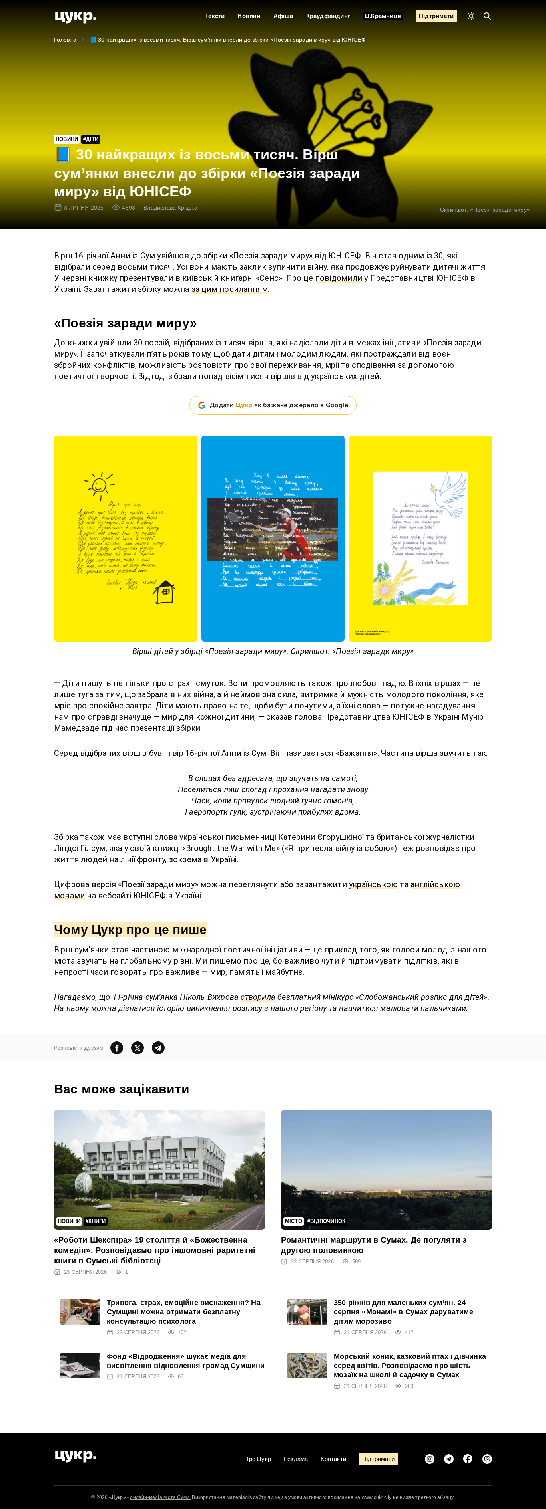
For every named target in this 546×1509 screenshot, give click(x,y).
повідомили (338, 278)
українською (373, 884)
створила (258, 997)
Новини (248, 15)
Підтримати (436, 15)
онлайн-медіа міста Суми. (160, 1497)
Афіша (283, 15)
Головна (65, 39)
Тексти (215, 15)
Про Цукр (257, 1458)
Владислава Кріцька (170, 207)
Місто (293, 1221)
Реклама (296, 1458)
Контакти (333, 1458)
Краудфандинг (328, 15)
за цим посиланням (229, 289)
